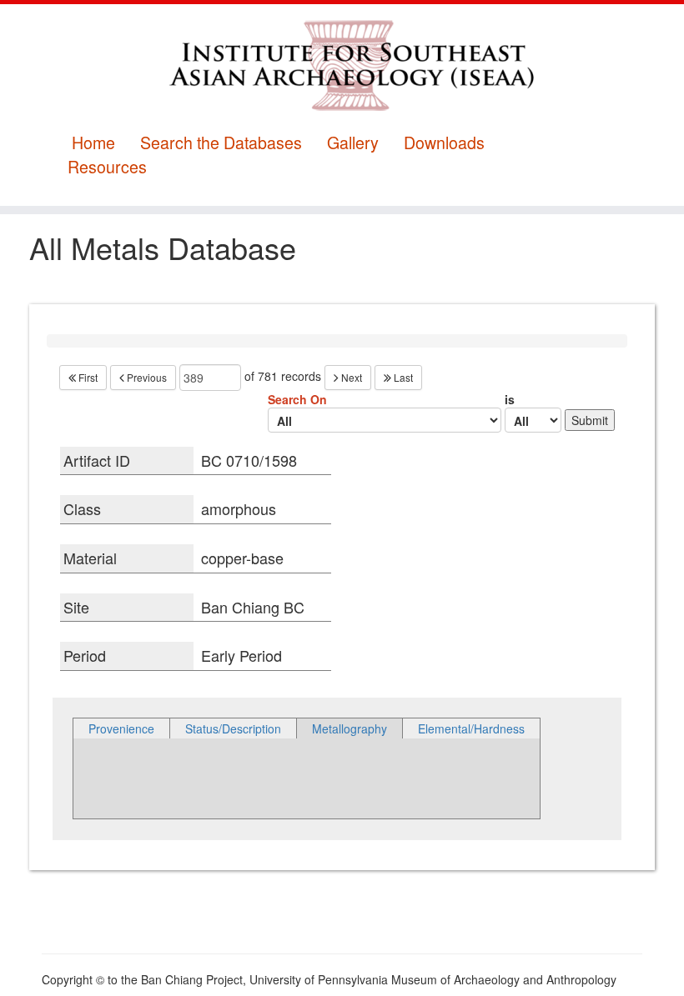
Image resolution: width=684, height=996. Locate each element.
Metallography (349, 728)
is (510, 399)
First (87, 377)
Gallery (353, 143)
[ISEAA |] (342, 65)
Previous (145, 377)
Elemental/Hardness (471, 728)
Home (93, 143)
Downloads (444, 143)
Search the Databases (221, 143)
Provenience (121, 728)
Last (402, 377)
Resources (107, 167)
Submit (589, 420)
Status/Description (233, 728)
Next (350, 377)
